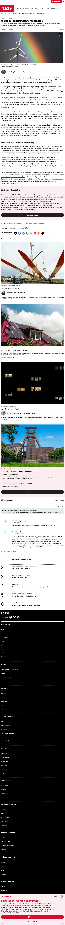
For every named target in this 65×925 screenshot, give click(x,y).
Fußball (3, 673)
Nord (2, 653)
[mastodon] (10, 618)
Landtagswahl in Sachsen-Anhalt (10, 669)
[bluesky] (14, 618)
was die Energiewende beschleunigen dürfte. (45, 153)
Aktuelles (3, 693)
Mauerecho (4, 765)
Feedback (3, 886)
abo (2, 721)
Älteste (62, 500)
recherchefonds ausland (7, 733)
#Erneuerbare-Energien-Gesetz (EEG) (35, 223)
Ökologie (14, 13)
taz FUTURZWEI (5, 842)
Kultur (2, 641)
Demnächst (4, 809)
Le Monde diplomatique (7, 845)
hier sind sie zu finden (54, 512)
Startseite (3, 13)
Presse (3, 709)
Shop (2, 870)
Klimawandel (4, 681)
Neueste (57, 500)
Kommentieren (12, 228)
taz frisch (3, 789)
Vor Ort (3, 813)
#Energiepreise (11, 223)
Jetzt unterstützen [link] (32, 215)
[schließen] (62, 896)
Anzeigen (3, 874)
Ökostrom (30, 78)
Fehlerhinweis (20, 228)
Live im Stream (5, 817)
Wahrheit (3, 657)
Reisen (3, 862)
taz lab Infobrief (5, 797)
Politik (2, 629)
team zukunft (4, 785)
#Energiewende (20, 223)
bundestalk (4, 753)
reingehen (4, 773)
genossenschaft (5, 725)
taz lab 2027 (4, 825)
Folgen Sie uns (4, 617)
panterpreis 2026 (5, 741)
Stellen (3, 705)
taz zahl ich (4, 729)
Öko (9, 13)
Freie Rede (4, 769)
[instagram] (18, 618)
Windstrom (6, 157)
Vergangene (4, 821)
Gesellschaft (4, 637)
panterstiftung (5, 737)
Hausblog (3, 697)
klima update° (4, 761)
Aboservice (4, 890)
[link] (24, 8)
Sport (2, 645)
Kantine (3, 866)
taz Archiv (3, 849)
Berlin (2, 649)
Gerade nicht (56, 896)
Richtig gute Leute (6, 677)
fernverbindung (5, 757)
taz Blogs (3, 838)
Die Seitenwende (5, 701)
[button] (63, 1)
